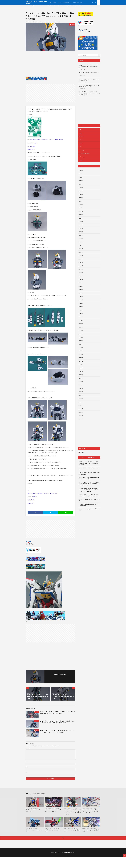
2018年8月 (81, 412)
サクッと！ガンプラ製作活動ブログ (36, 2)
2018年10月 (81, 405)
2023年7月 (81, 214)
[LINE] (65, 512)
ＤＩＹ (81, 2)
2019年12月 (81, 357)
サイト (27, 772)
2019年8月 (81, 371)
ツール (81, 146)
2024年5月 (81, 187)
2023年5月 (81, 221)
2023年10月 (81, 208)
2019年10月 (81, 364)
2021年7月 (81, 296)
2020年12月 (81, 320)
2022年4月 (81, 265)
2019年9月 (81, 368)
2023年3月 (81, 228)
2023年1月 (81, 235)
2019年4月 (81, 385)
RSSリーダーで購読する (31, 544)
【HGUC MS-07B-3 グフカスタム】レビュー (34, 830)
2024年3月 (81, 194)
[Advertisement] (50, 64)
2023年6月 (81, 218)
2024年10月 (81, 177)
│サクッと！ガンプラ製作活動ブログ (87, 457)
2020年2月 (81, 351)
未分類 (81, 160)
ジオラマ (81, 143)
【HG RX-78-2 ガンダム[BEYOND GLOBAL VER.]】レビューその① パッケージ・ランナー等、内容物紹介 (57, 731)
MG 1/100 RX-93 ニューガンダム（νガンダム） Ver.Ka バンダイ (42, 493)
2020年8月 (81, 330)
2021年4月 (81, 306)
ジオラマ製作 (76, 2)
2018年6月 (81, 419)
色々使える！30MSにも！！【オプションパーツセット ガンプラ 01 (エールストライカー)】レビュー (89, 495)
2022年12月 (81, 238)
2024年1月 (81, 201)
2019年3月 (81, 388)
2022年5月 (81, 262)
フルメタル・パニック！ (85, 153)
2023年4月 (81, 225)
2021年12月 (81, 279)
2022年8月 (81, 252)
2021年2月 (81, 313)
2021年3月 (81, 310)
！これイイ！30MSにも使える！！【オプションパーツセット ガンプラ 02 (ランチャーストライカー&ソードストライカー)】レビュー (89, 490)
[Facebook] (35, 512)
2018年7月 (81, 415)
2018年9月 (81, 408)
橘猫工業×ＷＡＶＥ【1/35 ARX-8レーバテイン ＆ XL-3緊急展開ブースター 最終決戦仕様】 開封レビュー (89, 66)
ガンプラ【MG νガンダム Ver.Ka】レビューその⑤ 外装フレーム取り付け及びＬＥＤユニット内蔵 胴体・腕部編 (62, 5)
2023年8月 (81, 211)
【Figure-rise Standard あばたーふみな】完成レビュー (89, 509)
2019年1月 (81, 395)
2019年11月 (81, 361)
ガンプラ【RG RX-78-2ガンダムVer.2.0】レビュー (89, 73)
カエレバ (35, 143)
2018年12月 (81, 398)
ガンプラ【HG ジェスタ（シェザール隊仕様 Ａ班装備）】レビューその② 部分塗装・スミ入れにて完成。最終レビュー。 (57, 722)
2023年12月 (81, 204)
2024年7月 (81, 180)
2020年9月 (81, 327)
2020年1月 (81, 354)
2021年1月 (81, 316)
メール (27, 767)
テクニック (82, 150)
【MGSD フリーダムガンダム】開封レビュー (91, 830)
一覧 (50, 2)
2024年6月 (81, 184)
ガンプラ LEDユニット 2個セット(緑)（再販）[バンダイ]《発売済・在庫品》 (45, 139)
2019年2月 (81, 391)
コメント (28, 748)
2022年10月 (81, 245)
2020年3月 (81, 347)
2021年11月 (81, 282)
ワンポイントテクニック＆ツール (65, 2)
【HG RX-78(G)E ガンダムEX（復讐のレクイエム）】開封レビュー (89, 79)
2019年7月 (81, 374)
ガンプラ (37, 5)
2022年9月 (81, 248)
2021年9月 (81, 289)
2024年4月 (81, 190)
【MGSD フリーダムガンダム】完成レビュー (72, 830)
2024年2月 (81, 197)
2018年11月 (81, 402)
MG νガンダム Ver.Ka (49, 21)
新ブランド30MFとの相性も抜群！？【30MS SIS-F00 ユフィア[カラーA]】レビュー (89, 86)
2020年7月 (81, 333)
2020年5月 (81, 340)
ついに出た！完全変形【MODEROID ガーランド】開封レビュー (89, 505)
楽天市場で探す (31, 146)
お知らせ (81, 133)
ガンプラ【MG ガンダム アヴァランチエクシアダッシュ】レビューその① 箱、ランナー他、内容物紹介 (57, 712)
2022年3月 (81, 269)
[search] (99, 55)
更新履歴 (54, 2)
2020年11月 (81, 323)
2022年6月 (81, 259)
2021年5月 (81, 303)
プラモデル (82, 156)
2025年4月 (81, 173)
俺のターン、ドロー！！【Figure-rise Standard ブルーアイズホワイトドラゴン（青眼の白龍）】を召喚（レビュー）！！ (89, 93)
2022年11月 (81, 242)
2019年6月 (81, 378)
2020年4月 (81, 344)
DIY (80, 129)
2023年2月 (81, 231)
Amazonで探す (31, 149)
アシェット (82, 136)
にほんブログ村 (29, 543)
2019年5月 (81, 381)
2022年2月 (81, 272)
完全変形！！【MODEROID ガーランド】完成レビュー (89, 500)
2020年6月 (81, 337)
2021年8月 (81, 293)
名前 (26, 761)
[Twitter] (50, 512)
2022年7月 (81, 255)
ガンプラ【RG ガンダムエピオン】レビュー (53, 830)
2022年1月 (81, 276)
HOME (28, 5)
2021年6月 (81, 299)
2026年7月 (81, 170)
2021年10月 (81, 286)
